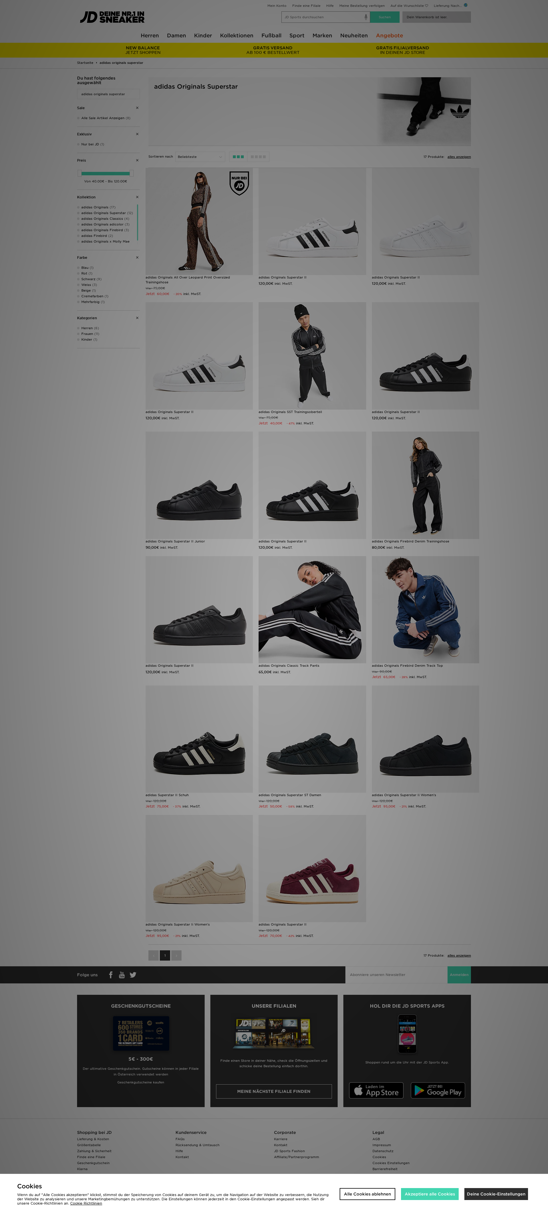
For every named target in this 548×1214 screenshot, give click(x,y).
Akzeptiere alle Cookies (430, 1194)
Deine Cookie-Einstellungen (496, 1194)
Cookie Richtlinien (86, 1203)
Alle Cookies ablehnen (367, 1194)
